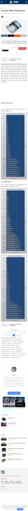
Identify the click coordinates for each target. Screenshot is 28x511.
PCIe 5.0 (18, 347)
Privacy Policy (18, 481)
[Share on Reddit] (17, 36)
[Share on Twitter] (11, 36)
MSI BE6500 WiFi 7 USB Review (14, 459)
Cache (19, 337)
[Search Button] (26, 2)
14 (16, 335)
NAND (17, 345)
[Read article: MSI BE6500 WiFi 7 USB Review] (3, 460)
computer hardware (17, 339)
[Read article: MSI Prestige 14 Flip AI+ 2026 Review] (3, 450)
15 (19, 335)
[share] (13, 398)
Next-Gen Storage (5, 347)
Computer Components (7, 339)
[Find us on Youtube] (4, 489)
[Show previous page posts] (3, 332)
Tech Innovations (5, 355)
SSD (13, 351)
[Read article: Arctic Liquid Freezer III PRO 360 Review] (3, 439)
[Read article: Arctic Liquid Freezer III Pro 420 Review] (3, 445)
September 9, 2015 (11, 419)
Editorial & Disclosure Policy (16, 482)
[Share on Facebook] (4, 36)
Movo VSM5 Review (12, 423)
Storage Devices (14, 353)
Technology (20, 355)
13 (13, 335)
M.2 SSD (3, 345)
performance (4, 349)
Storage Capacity (5, 353)
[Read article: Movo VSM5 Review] (3, 424)
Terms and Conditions (6, 482)
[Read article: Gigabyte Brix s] (3, 419)
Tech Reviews (14, 355)
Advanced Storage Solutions (10, 337)
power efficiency (18, 349)
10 (5, 335)
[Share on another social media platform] (24, 36)
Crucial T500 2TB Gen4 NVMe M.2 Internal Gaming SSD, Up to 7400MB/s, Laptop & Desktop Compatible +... (14, 43)
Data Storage (21, 341)
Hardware (9, 343)
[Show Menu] (1, 2)
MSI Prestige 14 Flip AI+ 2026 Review (15, 448)
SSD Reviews (18, 351)
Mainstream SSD (10, 345)
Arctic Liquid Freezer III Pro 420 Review (16, 443)
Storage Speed (22, 353)
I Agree (20, 509)
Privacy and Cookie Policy (10, 509)
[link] (5, 399)
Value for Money (14, 357)
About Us (6, 481)
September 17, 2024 (15, 17)
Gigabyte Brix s (11, 417)
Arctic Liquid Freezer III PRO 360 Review (16, 438)
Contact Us (12, 481)
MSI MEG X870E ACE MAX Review (15, 453)
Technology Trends (6, 357)
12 (11, 335)
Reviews (6, 8)
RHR (16, 2)
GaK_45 (6, 17)
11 (8, 335)
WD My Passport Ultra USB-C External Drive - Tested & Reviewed (8, 398)
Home (2, 8)
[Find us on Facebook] (1, 489)
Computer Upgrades (6, 341)
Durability (4, 343)
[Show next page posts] (22, 335)
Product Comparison (6, 351)
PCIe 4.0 (13, 347)
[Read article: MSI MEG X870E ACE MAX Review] (3, 455)
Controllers (14, 341)
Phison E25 (11, 349)
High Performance (17, 343)
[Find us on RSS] (6, 489)
